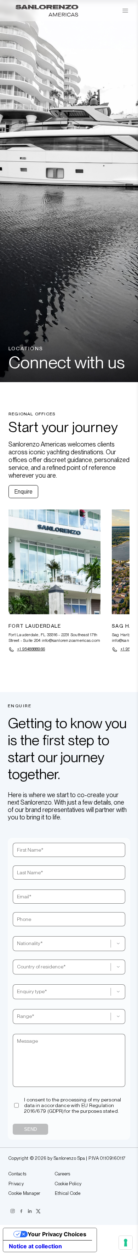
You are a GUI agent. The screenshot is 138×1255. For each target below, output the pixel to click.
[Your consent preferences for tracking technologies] (125, 1242)
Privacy (16, 1184)
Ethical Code (67, 1193)
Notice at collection (35, 1246)
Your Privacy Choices (57, 1234)
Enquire (23, 491)
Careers (62, 1174)
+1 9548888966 (31, 648)
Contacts (17, 1174)
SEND (30, 1129)
